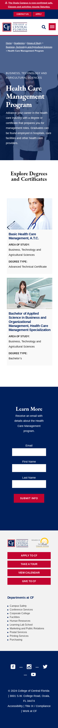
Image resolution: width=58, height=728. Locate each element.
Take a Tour (29, 564)
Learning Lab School (21, 624)
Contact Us (23, 14)
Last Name (29, 477)
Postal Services (18, 632)
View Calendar (29, 572)
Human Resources (20, 620)
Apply (39, 14)
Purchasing (16, 639)
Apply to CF (29, 555)
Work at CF (30, 711)
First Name (29, 461)
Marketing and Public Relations (27, 628)
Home (9, 43)
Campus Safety (18, 606)
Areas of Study (34, 43)
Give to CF (29, 581)
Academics (19, 43)
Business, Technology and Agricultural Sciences (29, 47)
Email (29, 445)
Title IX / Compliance (38, 706)
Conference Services (21, 609)
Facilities (15, 617)
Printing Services (19, 636)
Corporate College (20, 613)
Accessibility (15, 706)
